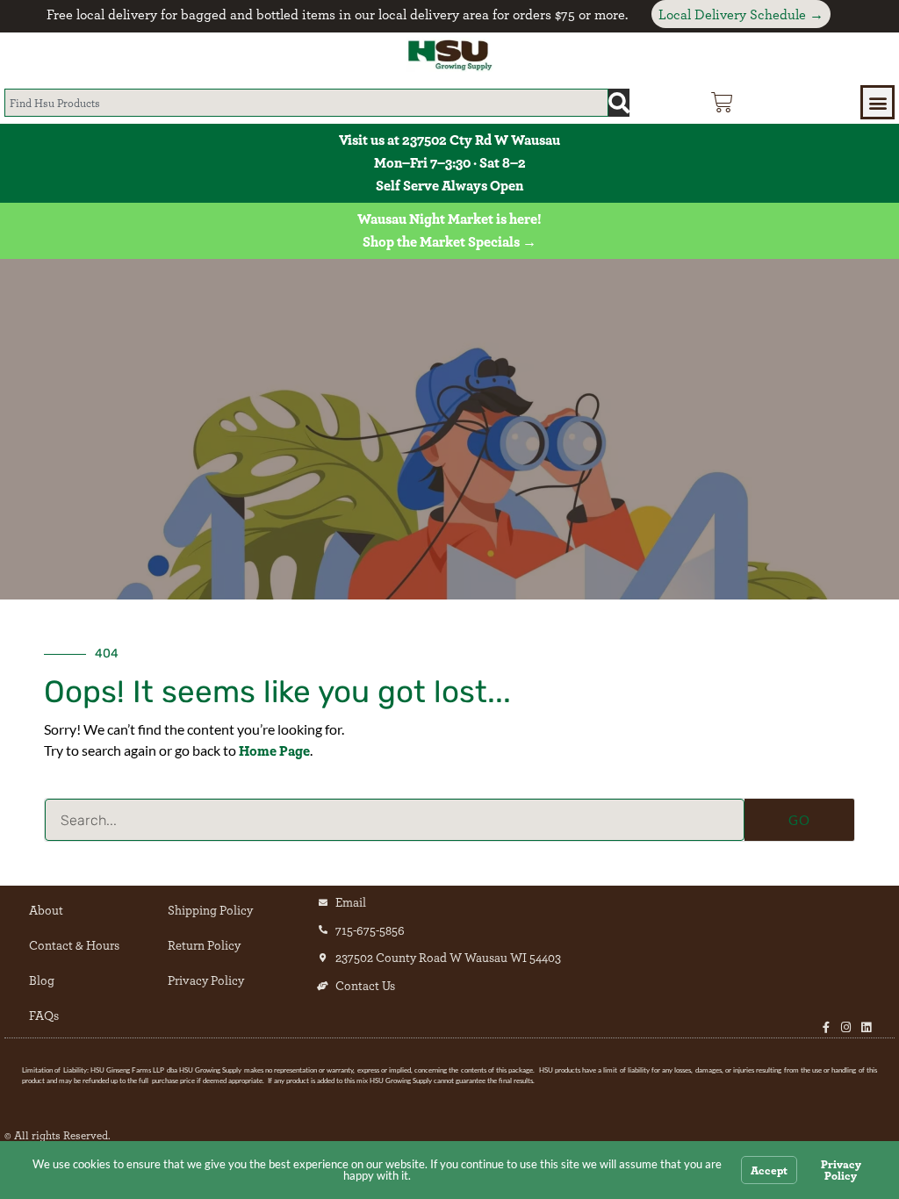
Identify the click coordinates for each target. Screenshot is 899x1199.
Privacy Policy (206, 980)
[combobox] (306, 103)
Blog (41, 980)
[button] (877, 102)
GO (799, 820)
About (46, 910)
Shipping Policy (210, 910)
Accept (769, 1170)
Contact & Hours (74, 945)
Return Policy (204, 945)
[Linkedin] (866, 1027)
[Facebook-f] (825, 1027)
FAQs (44, 1015)
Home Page (274, 750)
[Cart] (722, 102)
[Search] (618, 103)
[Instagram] (846, 1027)
